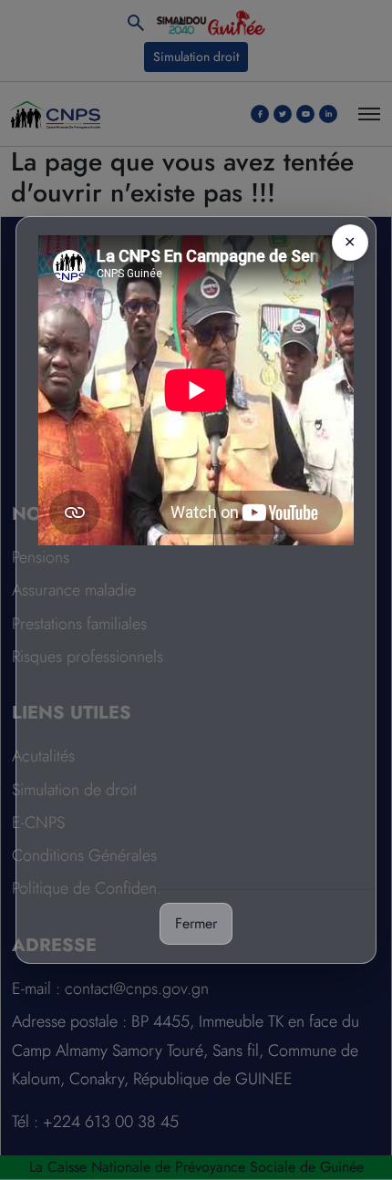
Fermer (196, 923)
